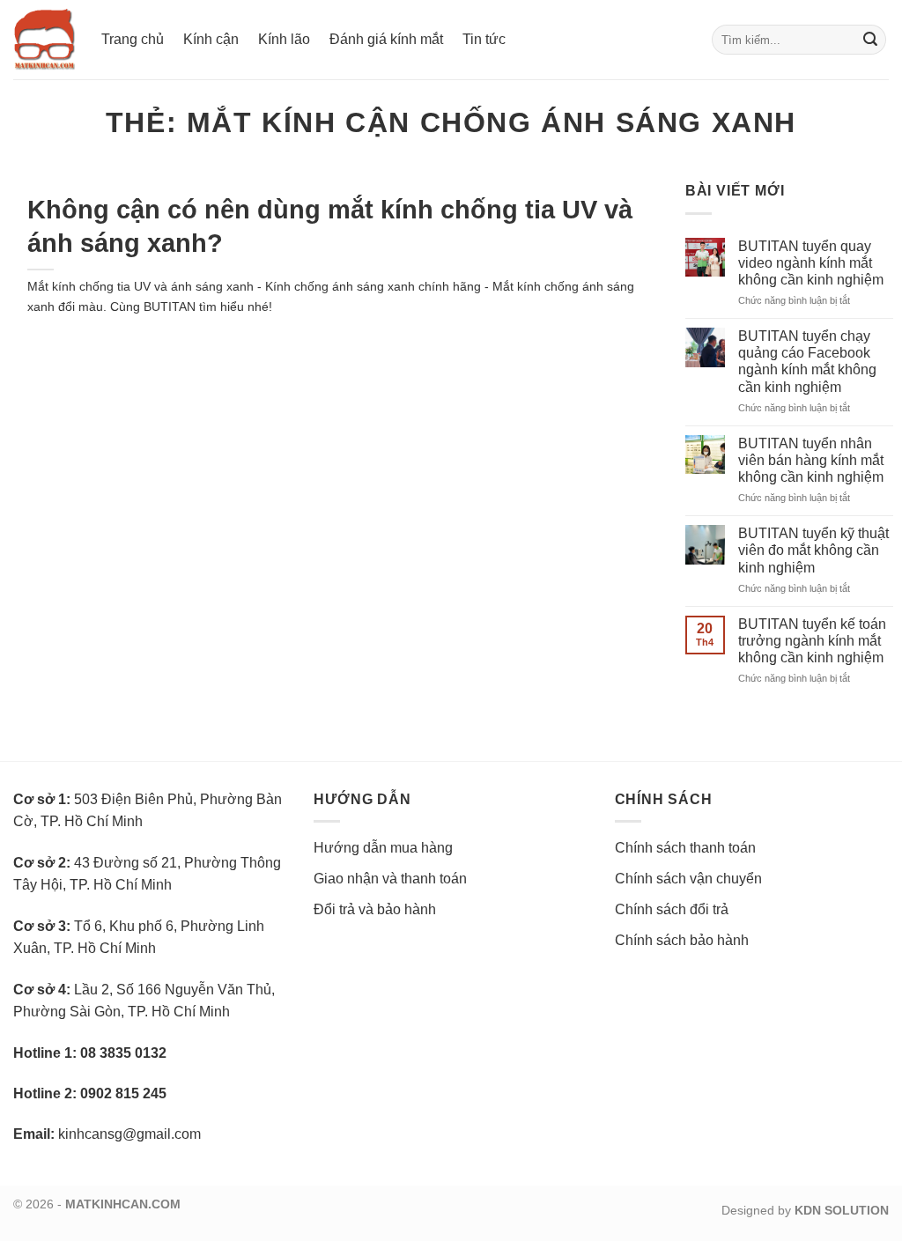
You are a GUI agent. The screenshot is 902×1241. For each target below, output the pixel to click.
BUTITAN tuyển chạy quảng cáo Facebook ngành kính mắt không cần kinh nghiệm (807, 362)
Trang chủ (132, 39)
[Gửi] (870, 40)
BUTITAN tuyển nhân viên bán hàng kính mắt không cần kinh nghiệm (811, 460)
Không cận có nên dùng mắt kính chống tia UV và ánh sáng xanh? (329, 226)
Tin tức (484, 39)
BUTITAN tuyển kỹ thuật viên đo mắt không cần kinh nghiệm (813, 550)
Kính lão (284, 39)
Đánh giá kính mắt (386, 39)
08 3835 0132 (123, 1052)
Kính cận (211, 39)
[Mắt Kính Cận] (44, 39)
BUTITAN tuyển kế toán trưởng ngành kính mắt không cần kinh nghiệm (812, 641)
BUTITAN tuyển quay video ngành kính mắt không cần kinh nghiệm (811, 263)
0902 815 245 (123, 1093)
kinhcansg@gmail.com (129, 1134)
